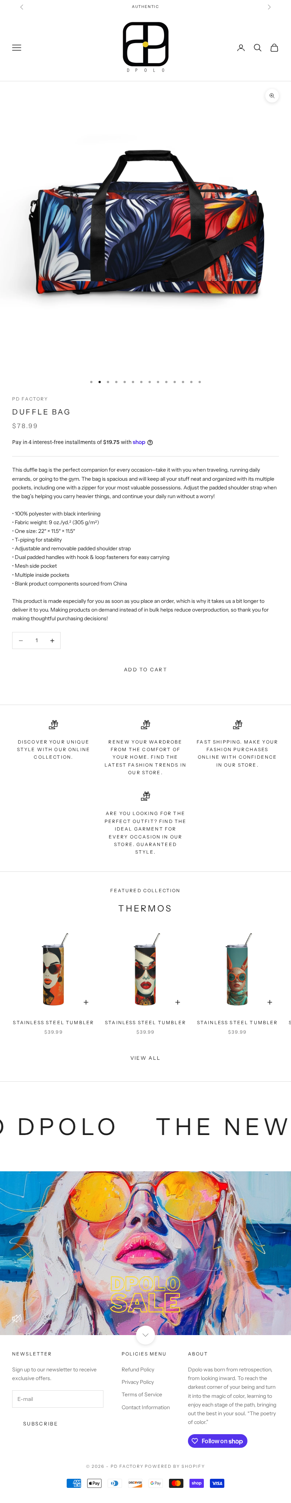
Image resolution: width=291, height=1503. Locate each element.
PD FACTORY (30, 399)
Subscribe (40, 1424)
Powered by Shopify (175, 1466)
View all (145, 1058)
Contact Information (146, 1407)
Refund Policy (138, 1369)
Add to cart (145, 669)
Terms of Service (142, 1394)
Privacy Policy (138, 1382)
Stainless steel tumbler (53, 1022)
